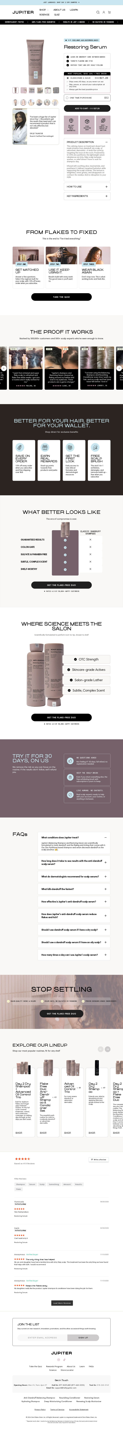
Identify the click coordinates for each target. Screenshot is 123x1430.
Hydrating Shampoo (31, 1401)
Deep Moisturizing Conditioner (58, 1401)
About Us (71, 1366)
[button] (98, 12)
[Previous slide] (101, 1049)
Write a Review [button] (100, 1160)
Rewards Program (54, 1366)
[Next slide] (108, 1049)
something (54, 1184)
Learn (82, 1366)
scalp (42, 1184)
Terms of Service (57, 1410)
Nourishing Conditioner (69, 1398)
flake (18, 1189)
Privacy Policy (40, 1410)
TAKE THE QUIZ (61, 297)
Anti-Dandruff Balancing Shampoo (39, 1398)
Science (52, 1370)
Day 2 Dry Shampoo (94, 1088)
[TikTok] (64, 1359)
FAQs (91, 1366)
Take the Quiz (35, 1366)
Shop (18, 1133)
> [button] (62, 1303)
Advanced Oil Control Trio (69, 1088)
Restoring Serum (21, 1216)
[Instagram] (58, 1359)
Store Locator (67, 1370)
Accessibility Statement (78, 1410)
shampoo (20, 1184)
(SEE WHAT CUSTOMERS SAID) (85, 40)
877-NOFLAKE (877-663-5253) (72, 1385)
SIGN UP (83, 1338)
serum (32, 1184)
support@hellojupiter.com (65, 1388)
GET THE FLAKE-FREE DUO (61, 585)
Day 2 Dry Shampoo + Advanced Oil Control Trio (23, 1090)
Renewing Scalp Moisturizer (89, 1401)
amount (67, 1184)
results (78, 1184)
